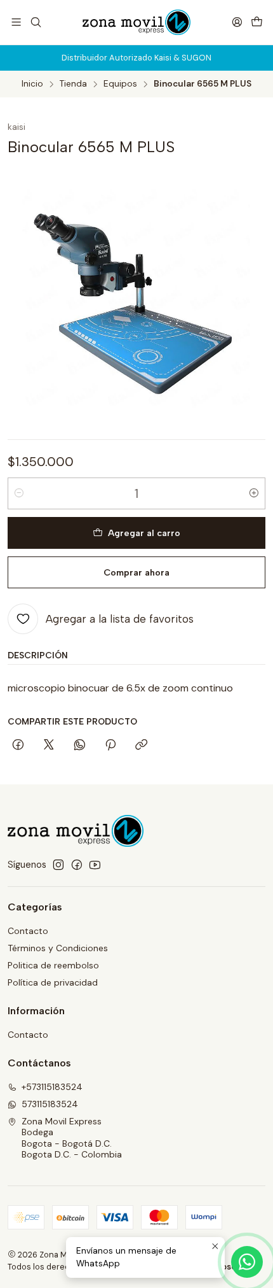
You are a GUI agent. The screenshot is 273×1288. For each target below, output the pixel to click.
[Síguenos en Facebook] (76, 864)
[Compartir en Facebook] (18, 745)
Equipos (120, 84)
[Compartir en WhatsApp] (79, 745)
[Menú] (16, 22)
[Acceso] (237, 22)
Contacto (28, 931)
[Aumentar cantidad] (254, 493)
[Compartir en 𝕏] (49, 745)
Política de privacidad (53, 982)
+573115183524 (52, 1087)
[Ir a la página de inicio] (137, 22)
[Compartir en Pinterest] (110, 745)
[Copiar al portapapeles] (141, 745)
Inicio (32, 84)
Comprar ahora (136, 572)
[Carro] (256, 22)
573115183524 (50, 1104)
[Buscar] (35, 22)
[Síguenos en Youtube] (95, 864)
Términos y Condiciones (58, 948)
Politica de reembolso (53, 965)
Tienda (73, 84)
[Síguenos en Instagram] (58, 864)
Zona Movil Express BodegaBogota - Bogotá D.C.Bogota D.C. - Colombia (72, 1138)
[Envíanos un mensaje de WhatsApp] (247, 1262)
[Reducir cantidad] (19, 493)
